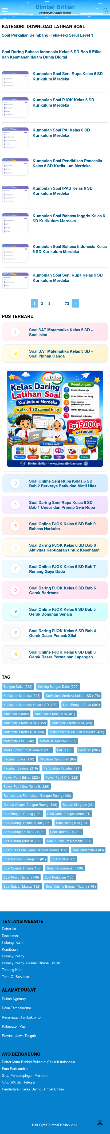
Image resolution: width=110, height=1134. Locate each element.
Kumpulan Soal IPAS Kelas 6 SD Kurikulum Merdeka (63, 190)
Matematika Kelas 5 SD (72, 722)
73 (67, 303)
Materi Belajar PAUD (58, 741)
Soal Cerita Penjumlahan (69, 813)
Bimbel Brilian (54, 6)
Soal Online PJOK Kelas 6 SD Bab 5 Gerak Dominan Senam (62, 611)
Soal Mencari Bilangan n (24, 859)
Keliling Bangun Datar (58, 686)
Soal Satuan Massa (21, 886)
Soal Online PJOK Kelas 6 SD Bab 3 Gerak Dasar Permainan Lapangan (62, 654)
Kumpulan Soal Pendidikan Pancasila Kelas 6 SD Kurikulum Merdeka (67, 163)
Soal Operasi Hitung (22, 868)
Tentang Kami (12, 969)
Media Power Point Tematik (27, 750)
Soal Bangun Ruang (22, 813)
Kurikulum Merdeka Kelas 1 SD (73, 695)
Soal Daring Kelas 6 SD (24, 831)
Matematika (16, 713)
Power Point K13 (61, 777)
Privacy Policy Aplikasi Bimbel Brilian (31, 962)
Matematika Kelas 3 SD (24, 722)
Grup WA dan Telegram (20, 1082)
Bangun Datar (17, 686)
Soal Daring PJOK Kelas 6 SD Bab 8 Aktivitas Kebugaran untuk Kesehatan (64, 547)
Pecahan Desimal (20, 768)
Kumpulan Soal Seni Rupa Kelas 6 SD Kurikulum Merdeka (68, 76)
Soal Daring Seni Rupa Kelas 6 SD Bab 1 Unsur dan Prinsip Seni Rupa (62, 505)
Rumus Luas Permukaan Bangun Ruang (37, 795)
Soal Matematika (88, 850)
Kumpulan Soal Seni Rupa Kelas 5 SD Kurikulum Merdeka (68, 277)
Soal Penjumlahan (21, 877)
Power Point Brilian (21, 777)
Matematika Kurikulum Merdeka (77, 731)
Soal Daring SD (65, 831)
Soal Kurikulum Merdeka (69, 840)
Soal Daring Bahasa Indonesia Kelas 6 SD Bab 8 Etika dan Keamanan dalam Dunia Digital (51, 54)
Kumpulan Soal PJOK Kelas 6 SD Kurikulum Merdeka (63, 102)
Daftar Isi (9, 928)
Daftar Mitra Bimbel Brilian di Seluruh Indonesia (38, 1061)
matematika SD (18, 741)
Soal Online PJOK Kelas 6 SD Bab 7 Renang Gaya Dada (62, 569)
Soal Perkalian (59, 877)
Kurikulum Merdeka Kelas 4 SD (30, 704)
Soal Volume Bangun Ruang (71, 886)
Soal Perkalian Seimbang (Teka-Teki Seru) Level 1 (47, 35)
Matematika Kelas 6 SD (23, 731)
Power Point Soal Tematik (26, 786)
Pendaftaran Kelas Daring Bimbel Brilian (33, 1089)
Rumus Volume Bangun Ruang (30, 804)
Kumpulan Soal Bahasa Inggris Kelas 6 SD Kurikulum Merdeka (69, 218)
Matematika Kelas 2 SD (54, 713)
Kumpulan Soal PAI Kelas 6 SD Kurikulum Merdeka (61, 132)
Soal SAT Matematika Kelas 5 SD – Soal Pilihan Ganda (61, 353)
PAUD (65, 750)
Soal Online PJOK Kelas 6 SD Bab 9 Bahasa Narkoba (62, 526)
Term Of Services (15, 976)
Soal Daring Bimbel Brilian (26, 822)
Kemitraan (10, 949)
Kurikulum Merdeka (21, 695)
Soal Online (63, 859)
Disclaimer (10, 935)
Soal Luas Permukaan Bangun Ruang (35, 850)
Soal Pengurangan (65, 868)
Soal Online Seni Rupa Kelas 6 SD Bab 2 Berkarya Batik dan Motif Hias (62, 483)
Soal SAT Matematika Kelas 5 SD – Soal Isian (61, 332)
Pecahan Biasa (18, 759)
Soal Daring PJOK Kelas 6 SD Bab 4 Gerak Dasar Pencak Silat (62, 633)
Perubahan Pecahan (62, 768)
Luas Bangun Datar (81, 704)
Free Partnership (15, 1068)
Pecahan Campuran (58, 759)
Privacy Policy (13, 955)
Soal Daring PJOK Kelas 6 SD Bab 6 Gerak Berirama (62, 590)
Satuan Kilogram (78, 804)
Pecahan (89, 750)
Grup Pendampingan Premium (25, 1075)
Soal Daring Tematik (22, 840)
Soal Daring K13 (72, 822)
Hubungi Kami (12, 942)
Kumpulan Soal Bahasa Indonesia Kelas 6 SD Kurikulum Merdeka (70, 249)
